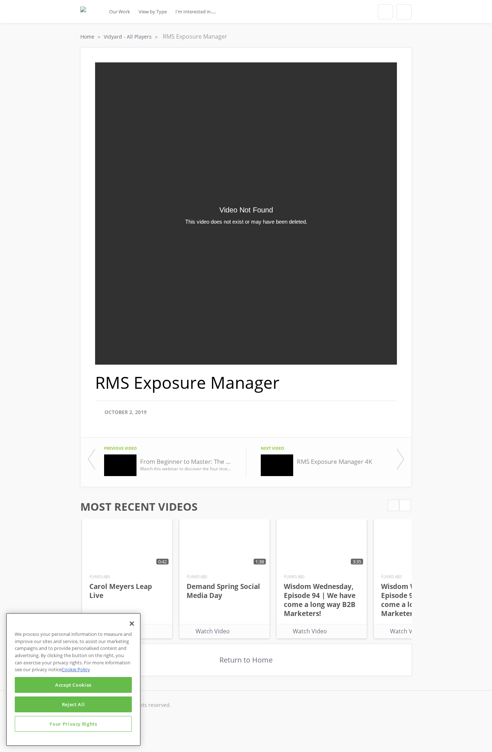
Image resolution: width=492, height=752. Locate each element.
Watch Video (213, 631)
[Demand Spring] (83, 13)
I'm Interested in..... (195, 11)
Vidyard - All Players (128, 36)
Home (88, 36)
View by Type (153, 11)
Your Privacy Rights (73, 724)
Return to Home (246, 660)
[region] (73, 679)
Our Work (119, 11)
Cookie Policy (76, 669)
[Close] (132, 624)
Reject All (73, 704)
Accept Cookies (73, 685)
